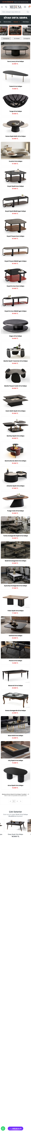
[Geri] (10, 801)
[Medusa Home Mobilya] (15, 6)
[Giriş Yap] (25, 7)
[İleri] (20, 801)
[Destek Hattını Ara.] (6, 7)
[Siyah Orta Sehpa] (15, 30)
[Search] (28, 12)
